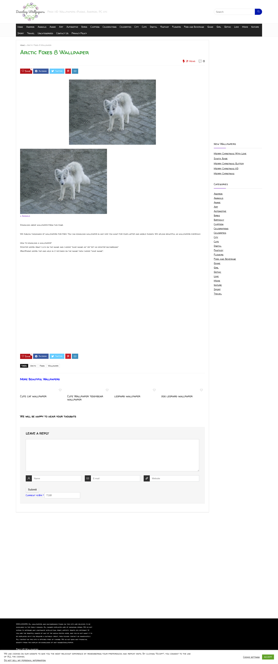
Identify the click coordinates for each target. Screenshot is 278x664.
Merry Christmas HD (226, 168)
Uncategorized (45, 33)
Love (236, 26)
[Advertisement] (112, 306)
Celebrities (125, 26)
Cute (144, 26)
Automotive (72, 26)
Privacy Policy (79, 33)
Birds (84, 26)
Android (30, 26)
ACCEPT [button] (268, 656)
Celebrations (109, 26)
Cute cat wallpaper (33, 396)
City (136, 26)
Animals (42, 26)
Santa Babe (221, 158)
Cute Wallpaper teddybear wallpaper (85, 397)
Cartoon (94, 26)
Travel (30, 33)
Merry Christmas (224, 173)
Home (20, 26)
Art (61, 26)
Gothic (227, 26)
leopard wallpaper (127, 396)
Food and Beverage (194, 26)
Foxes (42, 365)
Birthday (219, 219)
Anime (53, 26)
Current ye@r (35, 495)
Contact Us (62, 33)
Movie (245, 26)
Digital (153, 26)
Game (210, 26)
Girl (219, 26)
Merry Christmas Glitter (229, 163)
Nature (255, 26)
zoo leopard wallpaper (177, 396)
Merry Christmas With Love (230, 153)
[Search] (258, 12)
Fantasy (164, 26)
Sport (21, 33)
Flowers (176, 26)
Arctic (33, 365)
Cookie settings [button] (251, 657)
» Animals (25, 215)
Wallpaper (53, 365)
